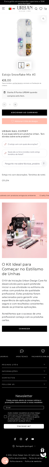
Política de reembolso (33, 461)
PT (14, 8)
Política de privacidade (17, 458)
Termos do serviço (36, 458)
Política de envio (16, 461)
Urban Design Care (20, 455)
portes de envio (18, 83)
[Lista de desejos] (40, 8)
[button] (36, 9)
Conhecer (24, 329)
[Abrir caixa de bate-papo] (43, 454)
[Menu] (3, 8)
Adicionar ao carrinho (24, 112)
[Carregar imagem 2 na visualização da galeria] (28, 65)
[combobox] (12, 8)
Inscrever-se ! (24, 426)
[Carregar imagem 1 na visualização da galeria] (21, 65)
